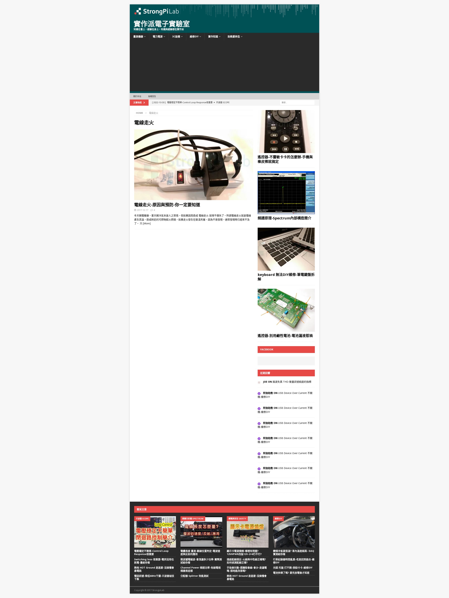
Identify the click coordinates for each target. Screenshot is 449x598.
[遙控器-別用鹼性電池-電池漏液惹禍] (286, 310)
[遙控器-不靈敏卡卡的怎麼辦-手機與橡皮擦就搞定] (286, 131)
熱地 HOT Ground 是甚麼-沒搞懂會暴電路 (154, 569)
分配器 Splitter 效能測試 (194, 575)
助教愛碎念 (234, 36)
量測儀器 (138, 36)
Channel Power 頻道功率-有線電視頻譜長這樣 (200, 569)
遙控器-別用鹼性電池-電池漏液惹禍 (285, 335)
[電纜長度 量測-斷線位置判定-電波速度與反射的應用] (201, 532)
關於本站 (137, 96)
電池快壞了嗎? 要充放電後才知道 (291, 572)
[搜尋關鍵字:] (297, 102)
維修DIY (194, 36)
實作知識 (213, 36)
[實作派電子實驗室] (224, 16)
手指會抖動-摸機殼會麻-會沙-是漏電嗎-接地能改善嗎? (247, 569)
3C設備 (176, 36)
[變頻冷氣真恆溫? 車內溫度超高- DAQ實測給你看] (294, 532)
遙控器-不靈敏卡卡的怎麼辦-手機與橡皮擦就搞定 (285, 159)
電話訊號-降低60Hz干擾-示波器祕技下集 (154, 577)
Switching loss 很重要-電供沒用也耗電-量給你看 (154, 561)
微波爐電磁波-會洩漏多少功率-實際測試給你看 (201, 561)
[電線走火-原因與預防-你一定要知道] (193, 164)
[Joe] (259, 381)
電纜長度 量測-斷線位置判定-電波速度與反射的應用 (200, 552)
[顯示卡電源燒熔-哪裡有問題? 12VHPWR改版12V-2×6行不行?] (248, 532)
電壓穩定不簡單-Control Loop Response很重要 (151, 552)
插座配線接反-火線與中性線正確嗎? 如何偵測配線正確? (246, 561)
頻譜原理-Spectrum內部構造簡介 (284, 218)
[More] (147, 223)
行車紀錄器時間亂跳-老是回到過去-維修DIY (293, 561)
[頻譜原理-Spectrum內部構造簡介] (286, 192)
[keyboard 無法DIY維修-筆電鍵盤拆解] (286, 249)
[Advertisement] (224, 66)
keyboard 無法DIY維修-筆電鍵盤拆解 (286, 277)
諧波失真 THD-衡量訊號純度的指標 (292, 381)
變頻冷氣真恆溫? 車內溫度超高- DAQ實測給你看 (293, 552)
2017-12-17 (142, 210)
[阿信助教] (259, 393)
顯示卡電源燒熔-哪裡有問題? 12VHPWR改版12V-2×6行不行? (244, 552)
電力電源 (158, 36)
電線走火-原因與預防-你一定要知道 (167, 204)
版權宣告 (152, 96)
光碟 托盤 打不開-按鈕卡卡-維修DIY (292, 567)
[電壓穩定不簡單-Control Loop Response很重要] (155, 532)
